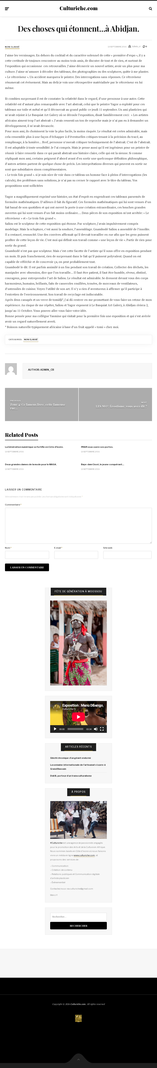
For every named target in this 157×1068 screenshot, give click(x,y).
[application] (78, 717)
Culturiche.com (79, 8)
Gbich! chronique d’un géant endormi (70, 758)
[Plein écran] (102, 729)
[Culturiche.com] (78, 1018)
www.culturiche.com (84, 855)
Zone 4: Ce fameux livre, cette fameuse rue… (37, 406)
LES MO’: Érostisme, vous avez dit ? (121, 406)
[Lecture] (55, 729)
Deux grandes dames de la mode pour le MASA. (31, 464)
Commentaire (13, 504)
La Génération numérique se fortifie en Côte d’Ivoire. (34, 447)
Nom (8, 547)
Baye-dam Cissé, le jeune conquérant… (102, 464)
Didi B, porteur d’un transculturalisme (71, 775)
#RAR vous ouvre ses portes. (97, 447)
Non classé (12, 47)
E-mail (58, 547)
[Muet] (96, 729)
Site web (107, 547)
